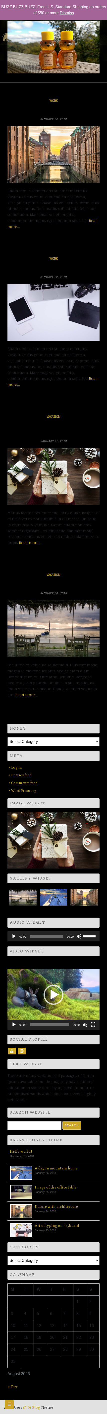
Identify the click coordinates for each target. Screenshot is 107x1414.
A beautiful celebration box (53, 429)
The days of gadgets (53, 268)
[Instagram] (22, 1051)
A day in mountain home (56, 1168)
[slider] (90, 935)
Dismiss (67, 13)
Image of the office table (56, 1187)
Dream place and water (53, 584)
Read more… (30, 542)
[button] (53, 995)
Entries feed (21, 775)
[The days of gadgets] (53, 312)
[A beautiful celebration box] (53, 476)
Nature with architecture (53, 110)
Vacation (53, 416)
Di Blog (33, 1407)
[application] (53, 936)
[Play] (13, 936)
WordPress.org (23, 791)
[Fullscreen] (93, 1024)
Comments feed (24, 783)
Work (54, 100)
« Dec (12, 1387)
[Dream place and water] (53, 628)
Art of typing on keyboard (57, 1226)
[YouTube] (12, 1051)
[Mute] (79, 936)
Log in (16, 767)
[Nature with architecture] (53, 154)
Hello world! (21, 1151)
